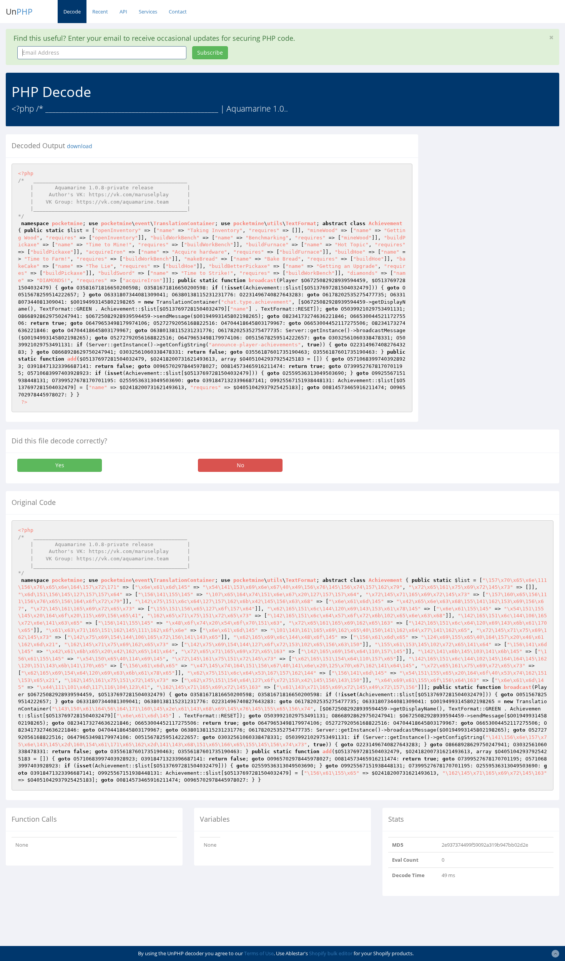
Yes (59, 465)
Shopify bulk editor (330, 953)
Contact (178, 11)
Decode (72, 11)
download (79, 146)
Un (19, 11)
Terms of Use (259, 953)
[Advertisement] (494, 188)
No (240, 465)
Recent (100, 11)
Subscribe (210, 52)
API (123, 11)
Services (148, 11)
